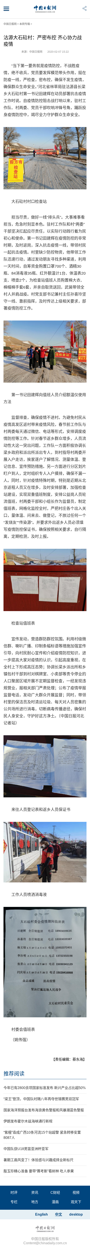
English (41, 1214)
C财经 (55, 1192)
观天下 (76, 1202)
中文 (58, 1214)
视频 (76, 1192)
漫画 (55, 1202)
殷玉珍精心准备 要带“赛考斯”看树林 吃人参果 (38, 1171)
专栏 (13, 1202)
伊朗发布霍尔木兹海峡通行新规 (27, 1121)
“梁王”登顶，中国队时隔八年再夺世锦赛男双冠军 (41, 1099)
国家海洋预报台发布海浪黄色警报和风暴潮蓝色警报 (43, 1110)
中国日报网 (10, 24)
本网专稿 (24, 24)
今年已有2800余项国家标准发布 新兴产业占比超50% (44, 1088)
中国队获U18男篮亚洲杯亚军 (25, 1149)
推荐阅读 (13, 1074)
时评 (13, 1192)
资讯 (34, 1192)
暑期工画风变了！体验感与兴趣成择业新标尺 (38, 1160)
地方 (34, 1202)
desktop (76, 1214)
